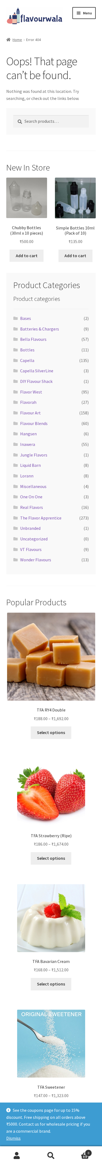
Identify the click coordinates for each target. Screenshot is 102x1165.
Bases (25, 318)
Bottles (27, 349)
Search (51, 1156)
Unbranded (30, 528)
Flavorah (28, 402)
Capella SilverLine (36, 370)
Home (17, 39)
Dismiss (13, 1138)
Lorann (26, 475)
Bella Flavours (33, 339)
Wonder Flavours (35, 559)
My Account (17, 1156)
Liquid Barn (30, 465)
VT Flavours (31, 549)
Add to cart (27, 255)
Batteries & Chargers (39, 329)
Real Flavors (31, 507)
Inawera (27, 444)
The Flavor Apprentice (40, 518)
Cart (78, 1151)
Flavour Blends (34, 423)
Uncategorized (34, 538)
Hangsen (28, 433)
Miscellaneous (33, 486)
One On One (31, 496)
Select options (51, 732)
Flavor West (31, 392)
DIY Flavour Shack (36, 381)
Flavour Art (30, 412)
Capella (27, 360)
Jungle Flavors (33, 455)
